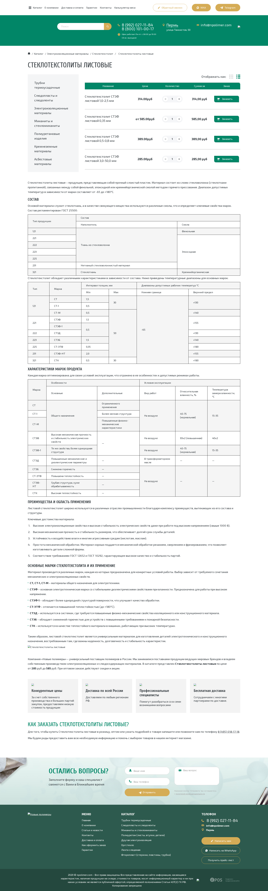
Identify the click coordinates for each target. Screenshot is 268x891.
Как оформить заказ (94, 845)
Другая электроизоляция (136, 840)
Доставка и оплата (72, 7)
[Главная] (29, 53)
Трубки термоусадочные (136, 820)
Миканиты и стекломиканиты (139, 830)
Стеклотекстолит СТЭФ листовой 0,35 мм (102, 118)
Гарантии (91, 7)
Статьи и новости (92, 830)
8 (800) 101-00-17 (138, 28)
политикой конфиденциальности (190, 794)
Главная (86, 820)
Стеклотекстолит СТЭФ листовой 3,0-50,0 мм (102, 158)
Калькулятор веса (124, 7)
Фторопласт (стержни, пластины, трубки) (146, 854)
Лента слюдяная (130, 849)
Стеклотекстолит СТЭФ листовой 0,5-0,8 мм (102, 138)
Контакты (106, 7)
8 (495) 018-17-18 (228, 731)
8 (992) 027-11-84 (137, 25)
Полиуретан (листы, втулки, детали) (143, 835)
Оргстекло (127, 845)
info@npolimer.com (216, 25)
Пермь (172, 25)
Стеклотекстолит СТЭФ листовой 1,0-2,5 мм (102, 98)
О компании (51, 7)
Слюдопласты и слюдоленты (138, 825)
